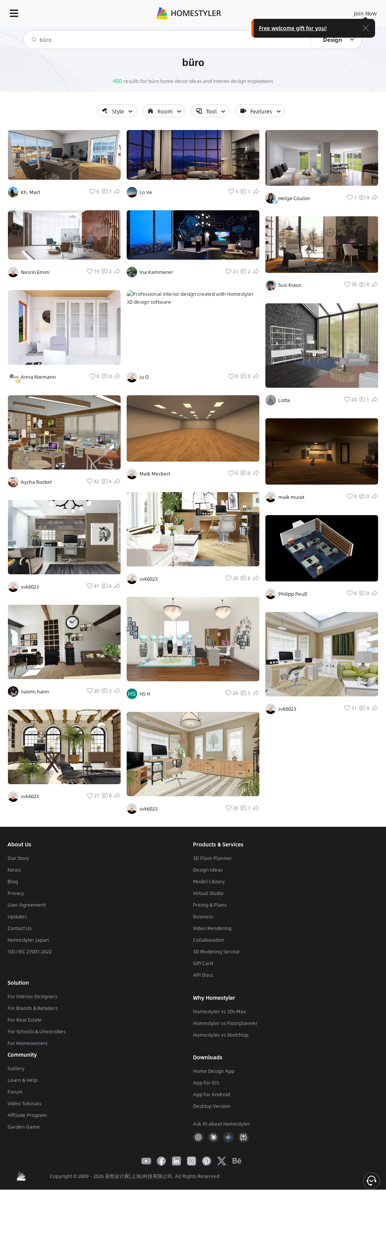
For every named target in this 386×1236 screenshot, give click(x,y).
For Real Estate (25, 1019)
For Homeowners (27, 1043)
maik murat (291, 497)
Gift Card (203, 963)
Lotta (284, 400)
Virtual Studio (208, 893)
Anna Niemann (38, 377)
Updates (17, 916)
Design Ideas (208, 869)
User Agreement (27, 905)
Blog (13, 881)
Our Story (18, 858)
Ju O (144, 377)
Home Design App (213, 1071)
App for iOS (206, 1082)
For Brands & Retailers (33, 1008)
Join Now (365, 13)
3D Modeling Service (216, 951)
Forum (15, 1091)
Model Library (209, 881)
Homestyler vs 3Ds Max (219, 1011)
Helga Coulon (294, 198)
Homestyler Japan (28, 940)
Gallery (16, 1068)
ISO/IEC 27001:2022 (30, 951)
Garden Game (24, 1126)
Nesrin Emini (35, 272)
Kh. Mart (30, 192)
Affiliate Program (27, 1115)
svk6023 (30, 586)
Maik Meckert (154, 473)
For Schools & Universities (37, 1031)
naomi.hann (35, 691)
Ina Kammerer (156, 272)
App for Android (211, 1094)
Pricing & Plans (210, 905)
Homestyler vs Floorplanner (225, 1023)
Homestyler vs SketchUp (220, 1035)
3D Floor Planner (212, 858)
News (14, 869)
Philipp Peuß (292, 594)
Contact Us (20, 928)
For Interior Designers (32, 996)
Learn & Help (22, 1080)
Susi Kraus (289, 285)
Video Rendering (212, 928)
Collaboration (208, 940)
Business (203, 916)
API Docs (203, 975)
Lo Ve (145, 192)
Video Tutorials (24, 1103)
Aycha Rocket (36, 482)
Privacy (16, 893)
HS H (144, 694)
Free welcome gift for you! (293, 28)
